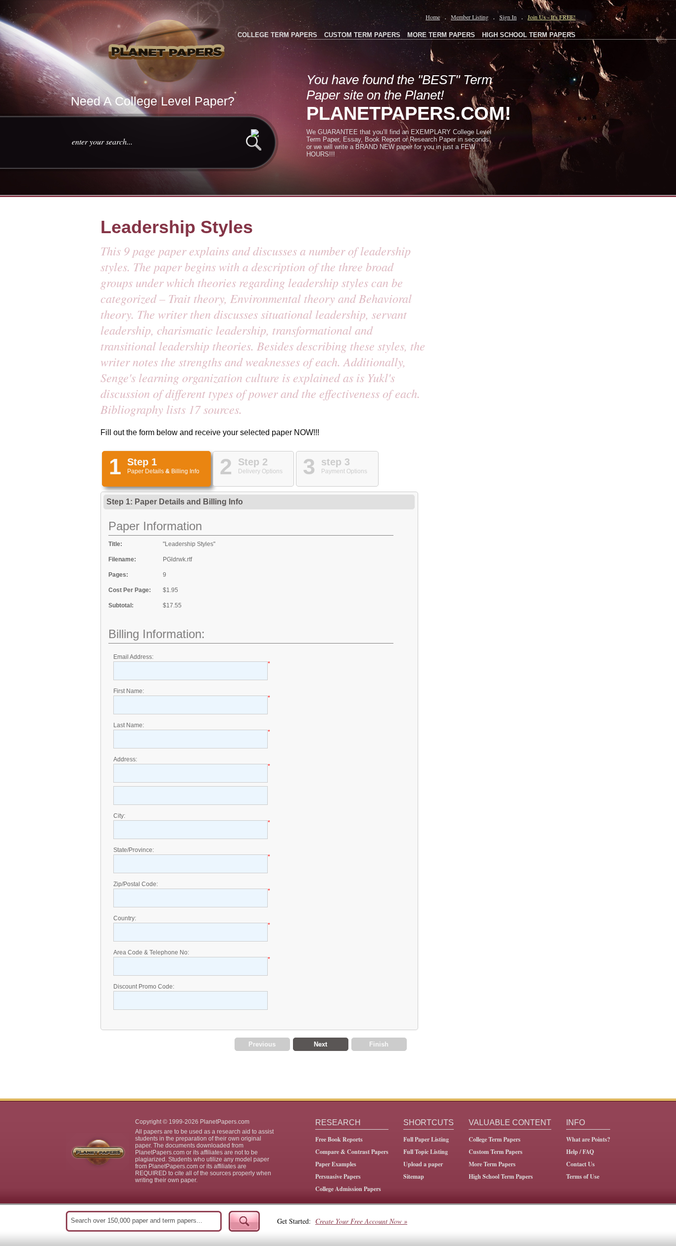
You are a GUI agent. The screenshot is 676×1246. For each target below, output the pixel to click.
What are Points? (588, 1139)
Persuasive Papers (338, 1176)
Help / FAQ (580, 1151)
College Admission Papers (348, 1189)
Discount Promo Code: (143, 986)
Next (320, 1044)
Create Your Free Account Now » (361, 1221)
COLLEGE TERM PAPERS (277, 35)
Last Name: (128, 725)
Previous (262, 1044)
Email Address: (133, 656)
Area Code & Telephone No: (151, 952)
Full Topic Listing (425, 1151)
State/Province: (133, 850)
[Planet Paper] (167, 49)
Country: (124, 918)
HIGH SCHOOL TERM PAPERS (529, 35)
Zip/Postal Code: (135, 884)
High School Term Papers (501, 1176)
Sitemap (413, 1176)
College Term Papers (495, 1139)
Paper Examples (335, 1164)
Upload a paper (423, 1164)
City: (119, 815)
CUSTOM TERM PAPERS (362, 35)
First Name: (128, 691)
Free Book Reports (339, 1139)
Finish (378, 1044)
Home (433, 17)
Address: (125, 759)
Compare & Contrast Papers (351, 1151)
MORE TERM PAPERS (441, 35)
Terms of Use (582, 1176)
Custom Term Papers (496, 1151)
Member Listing (469, 17)
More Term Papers (492, 1164)
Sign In (508, 17)
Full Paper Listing (426, 1139)
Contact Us (580, 1164)
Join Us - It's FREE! (552, 17)
